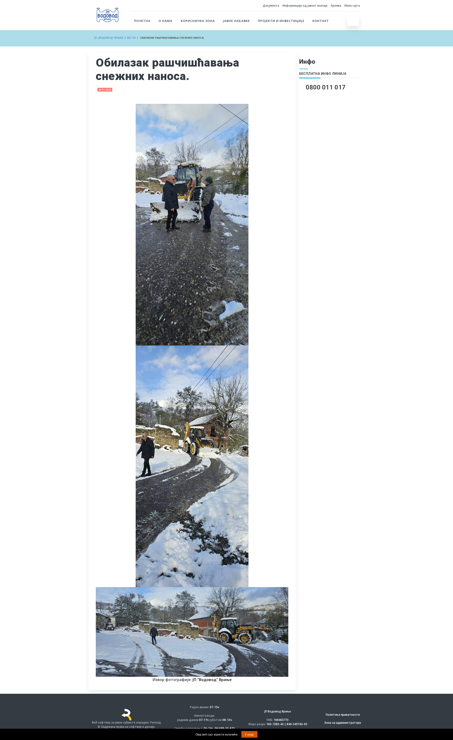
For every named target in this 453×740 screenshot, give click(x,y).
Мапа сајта (352, 6)
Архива (336, 6)
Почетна (142, 21)
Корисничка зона (198, 21)
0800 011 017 (326, 87)
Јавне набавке (236, 21)
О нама (165, 21)
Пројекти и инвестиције (281, 21)
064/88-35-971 (225, 728)
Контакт (320, 21)
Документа (271, 6)
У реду (249, 734)
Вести (131, 37)
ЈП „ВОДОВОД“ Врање (108, 37)
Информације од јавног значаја (304, 6)
